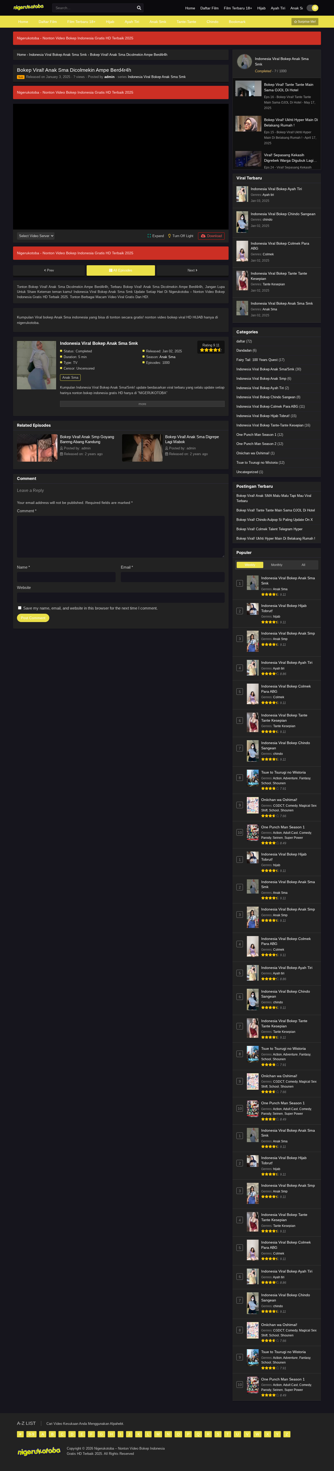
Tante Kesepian (274, 284)
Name (23, 567)
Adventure (290, 778)
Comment (27, 511)
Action (277, 778)
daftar (240, 341)
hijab (276, 616)
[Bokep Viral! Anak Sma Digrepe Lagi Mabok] (142, 460)
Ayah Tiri (278, 8)
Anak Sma (167, 357)
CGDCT (278, 805)
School (266, 783)
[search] (139, 8)
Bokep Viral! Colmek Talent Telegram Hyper (269, 529)
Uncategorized (247, 472)
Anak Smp (280, 639)
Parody (266, 838)
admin (109, 77)
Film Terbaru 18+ (238, 8)
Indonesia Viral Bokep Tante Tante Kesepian (279, 276)
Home (190, 8)
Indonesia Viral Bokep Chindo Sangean (283, 214)
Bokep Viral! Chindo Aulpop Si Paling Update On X (274, 520)
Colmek (268, 254)
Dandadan (244, 350)
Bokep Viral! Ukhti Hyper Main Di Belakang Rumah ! (275, 538)
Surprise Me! (306, 21)
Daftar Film (209, 8)
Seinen (278, 838)
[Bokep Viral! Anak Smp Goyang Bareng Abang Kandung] (37, 460)
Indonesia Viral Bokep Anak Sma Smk (157, 77)
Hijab (261, 8)
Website (24, 587)
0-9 (31, 1434)
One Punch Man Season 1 (256, 435)
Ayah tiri (268, 195)
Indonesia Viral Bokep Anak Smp (261, 379)
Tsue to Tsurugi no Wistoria (257, 463)
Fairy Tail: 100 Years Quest (257, 360)
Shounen (279, 783)
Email (127, 567)
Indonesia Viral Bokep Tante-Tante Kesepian (269, 425)
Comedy (291, 805)
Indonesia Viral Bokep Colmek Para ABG (280, 246)
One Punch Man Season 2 (256, 444)
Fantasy (304, 778)
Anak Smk (298, 8)
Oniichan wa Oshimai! (253, 453)
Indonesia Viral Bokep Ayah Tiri (276, 189)
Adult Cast (290, 833)
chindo (267, 219)
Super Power (293, 838)
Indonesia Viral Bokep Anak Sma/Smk (265, 369)
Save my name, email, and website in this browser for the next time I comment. (90, 608)
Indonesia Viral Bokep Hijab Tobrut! (263, 416)
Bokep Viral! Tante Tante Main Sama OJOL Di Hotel (275, 510)
